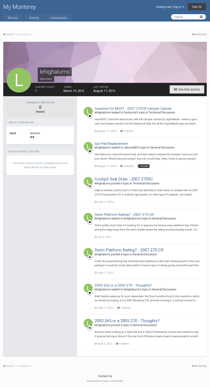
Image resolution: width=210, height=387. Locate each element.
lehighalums (102, 112)
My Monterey (19, 6)
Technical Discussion (161, 112)
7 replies (128, 130)
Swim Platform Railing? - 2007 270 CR (124, 214)
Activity (34, 17)
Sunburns (130, 112)
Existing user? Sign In (169, 6)
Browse (13, 17)
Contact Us (105, 376)
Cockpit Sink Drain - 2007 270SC (124, 179)
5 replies (125, 307)
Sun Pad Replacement (111, 144)
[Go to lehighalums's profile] (88, 111)
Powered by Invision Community (105, 381)
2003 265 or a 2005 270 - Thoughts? (123, 285)
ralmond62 (131, 147)
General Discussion (162, 147)
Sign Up (197, 6)
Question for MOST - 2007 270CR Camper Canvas (133, 108)
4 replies (128, 166)
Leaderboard (58, 17)
